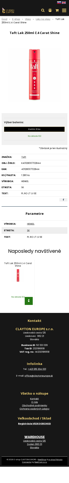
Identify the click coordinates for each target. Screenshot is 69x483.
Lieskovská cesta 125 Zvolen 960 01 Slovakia (34, 444)
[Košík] (57, 10)
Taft (23, 157)
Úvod (4, 19)
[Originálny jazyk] (59, 2)
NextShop (42, 459)
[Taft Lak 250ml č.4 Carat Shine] (34, 75)
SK (28, 230)
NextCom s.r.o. (40, 462)
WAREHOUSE (34, 437)
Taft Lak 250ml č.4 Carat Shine (18, 264)
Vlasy (28, 19)
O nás (34, 402)
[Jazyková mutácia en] (64, 2)
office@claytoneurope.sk (39, 375)
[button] (43, 10)
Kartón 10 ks (34, 129)
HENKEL (30, 223)
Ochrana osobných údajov (34, 408)
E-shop (16, 19)
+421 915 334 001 (37, 369)
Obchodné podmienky (34, 405)
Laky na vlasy (43, 19)
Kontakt (34, 398)
